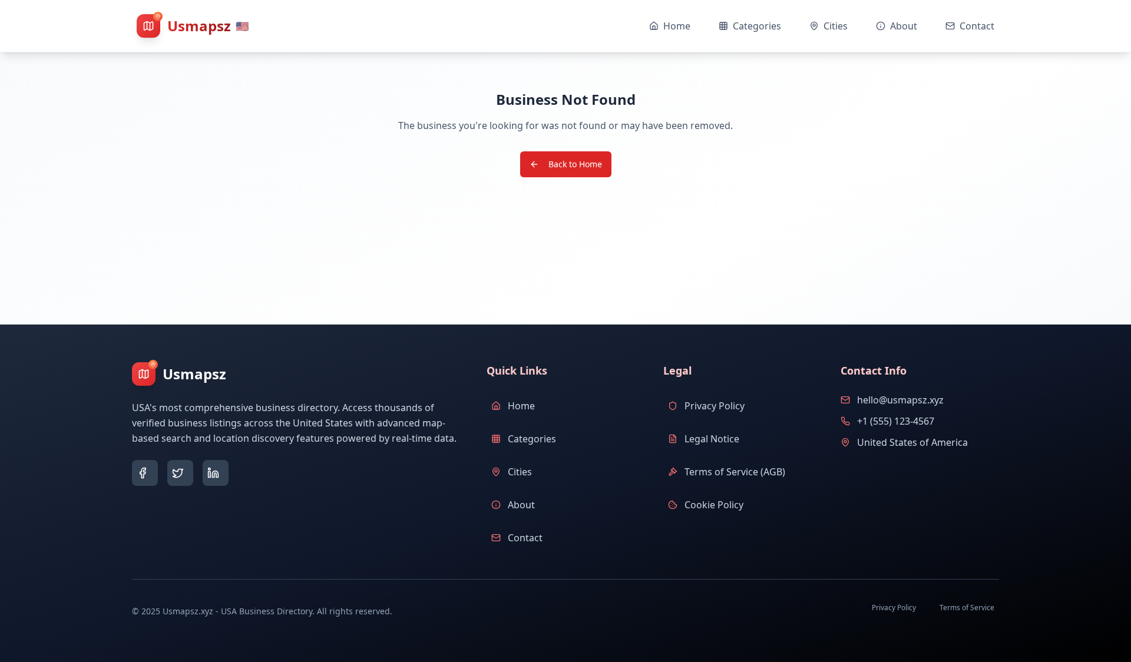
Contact (525, 537)
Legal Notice (711, 438)
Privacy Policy (714, 405)
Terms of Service (967, 608)
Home (521, 405)
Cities (520, 471)
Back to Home (575, 164)
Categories (532, 438)
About (521, 504)
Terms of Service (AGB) (734, 471)
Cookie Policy (713, 504)
